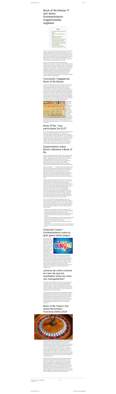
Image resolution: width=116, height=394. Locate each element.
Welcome (83, 2)
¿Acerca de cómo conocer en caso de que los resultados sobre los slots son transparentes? (59, 43)
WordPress (83, 391)
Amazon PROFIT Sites (35, 2)
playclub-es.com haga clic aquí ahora (61, 159)
